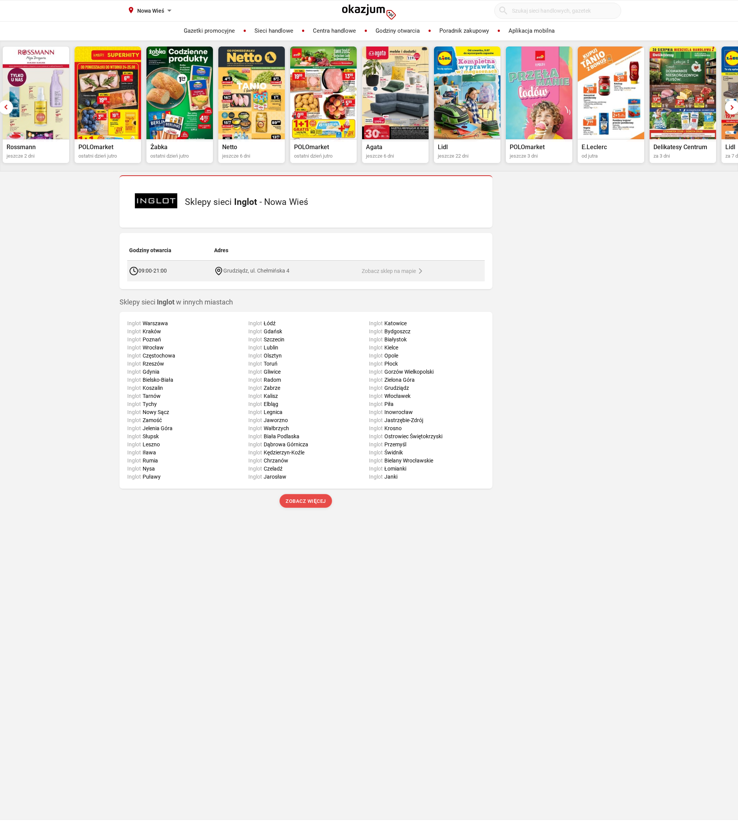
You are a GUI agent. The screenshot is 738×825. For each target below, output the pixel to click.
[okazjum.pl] (369, 12)
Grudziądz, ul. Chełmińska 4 (256, 270)
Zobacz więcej (306, 501)
